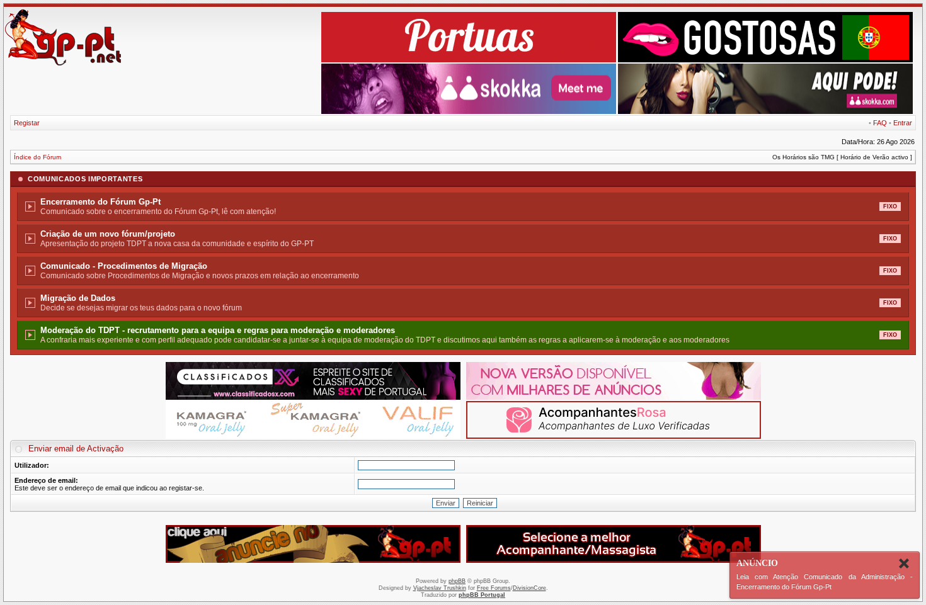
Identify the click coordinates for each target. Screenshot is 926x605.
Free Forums (494, 588)
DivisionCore (529, 588)
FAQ (880, 123)
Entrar (902, 123)
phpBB (457, 581)
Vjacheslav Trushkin (439, 588)
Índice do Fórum (37, 157)
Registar (27, 123)
